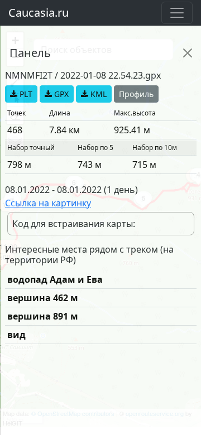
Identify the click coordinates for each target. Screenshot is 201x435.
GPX (60, 94)
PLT (24, 94)
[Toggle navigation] (177, 13)
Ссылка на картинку (48, 203)
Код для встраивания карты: (73, 224)
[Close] (188, 53)
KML (97, 94)
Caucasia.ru (38, 12)
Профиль (136, 94)
